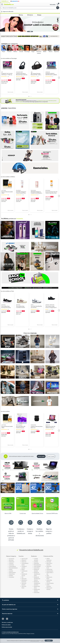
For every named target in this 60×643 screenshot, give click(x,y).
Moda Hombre (12, 572)
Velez (48, 575)
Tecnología (11, 577)
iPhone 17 (24, 560)
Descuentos (36, 592)
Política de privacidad (7, 627)
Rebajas (39, 15)
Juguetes (11, 570)
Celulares (11, 563)
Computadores (12, 566)
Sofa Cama (24, 578)
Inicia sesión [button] (52, 4)
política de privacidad (35, 640)
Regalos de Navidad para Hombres (37, 583)
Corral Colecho (50, 583)
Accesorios (11, 558)
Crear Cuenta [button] (51, 456)
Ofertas (21, 15)
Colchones (11, 564)
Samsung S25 (25, 558)
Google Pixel (49, 569)
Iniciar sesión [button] (41, 456)
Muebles (11, 575)
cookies (42, 640)
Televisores (11, 561)
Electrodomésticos (13, 567)
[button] (30, 8)
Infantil (10, 569)
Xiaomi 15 (24, 561)
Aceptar (48, 640)
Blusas (23, 569)
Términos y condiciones (7, 622)
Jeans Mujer (37, 567)
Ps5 (22, 577)
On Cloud (49, 561)
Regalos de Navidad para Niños (37, 574)
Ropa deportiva (37, 564)
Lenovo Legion (50, 570)
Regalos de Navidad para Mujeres (37, 578)
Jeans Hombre (37, 566)
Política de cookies (6, 624)
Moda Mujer (12, 574)
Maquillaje (36, 563)
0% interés (30, 15)
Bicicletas (11, 560)
